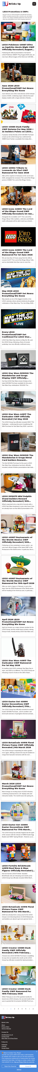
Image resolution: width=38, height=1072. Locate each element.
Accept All (28, 1066)
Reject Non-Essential (10, 1066)
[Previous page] (7, 1008)
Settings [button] (19, 1069)
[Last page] (33, 1008)
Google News (5, 1048)
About (3, 1025)
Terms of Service (6, 1028)
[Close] (35, 1053)
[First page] (3, 1008)
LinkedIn (4, 1046)
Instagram (4, 1044)
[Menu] (34, 4)
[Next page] (29, 1008)
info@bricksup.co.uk (7, 1034)
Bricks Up (15, 4)
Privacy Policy (5, 1026)
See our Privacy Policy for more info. (24, 1062)
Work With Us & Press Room (10, 1038)
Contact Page (5, 1036)
